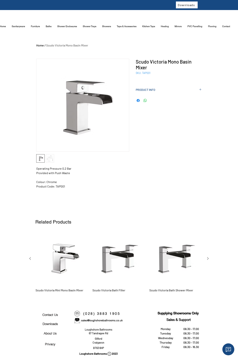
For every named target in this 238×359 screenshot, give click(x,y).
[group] (119, 264)
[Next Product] (208, 258)
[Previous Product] (30, 258)
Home (40, 45)
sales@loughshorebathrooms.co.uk (102, 320)
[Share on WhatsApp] (145, 100)
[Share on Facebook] (138, 100)
